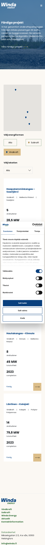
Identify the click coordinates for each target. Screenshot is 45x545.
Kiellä (22, 318)
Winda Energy (9, 515)
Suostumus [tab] (7, 231)
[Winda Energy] (8, 5)
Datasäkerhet (8, 532)
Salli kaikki (22, 303)
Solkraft (35, 142)
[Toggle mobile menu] (41, 5)
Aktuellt (5, 518)
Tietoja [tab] (37, 231)
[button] (29, 124)
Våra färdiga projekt (11, 46)
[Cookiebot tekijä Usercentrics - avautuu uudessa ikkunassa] (32, 224)
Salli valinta (22, 311)
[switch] (39, 278)
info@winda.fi (9, 543)
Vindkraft (13, 152)
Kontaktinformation (12, 521)
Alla (10, 142)
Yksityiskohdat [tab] (22, 231)
